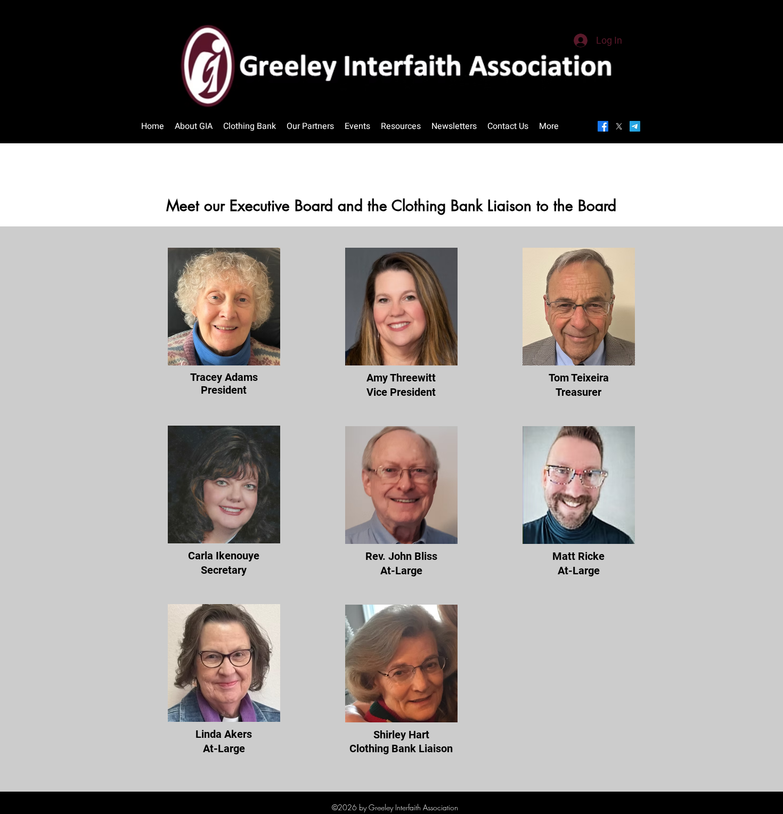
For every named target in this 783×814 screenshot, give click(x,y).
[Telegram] (635, 126)
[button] (357, 126)
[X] (619, 126)
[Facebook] (603, 126)
